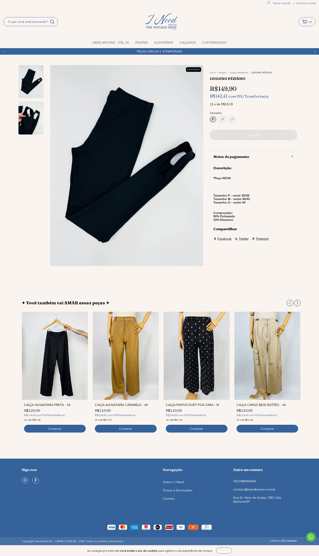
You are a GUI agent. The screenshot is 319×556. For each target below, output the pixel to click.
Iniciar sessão (282, 3)
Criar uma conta (306, 3)
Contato (169, 498)
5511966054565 (244, 481)
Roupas (222, 72)
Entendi (224, 550)
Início (212, 72)
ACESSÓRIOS (163, 42)
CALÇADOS (188, 42)
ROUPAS (141, 42)
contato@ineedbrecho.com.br (254, 489)
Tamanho (216, 113)
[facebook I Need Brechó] (35, 480)
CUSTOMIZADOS (214, 42)
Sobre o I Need (173, 482)
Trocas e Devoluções (177, 490)
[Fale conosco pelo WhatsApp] (311, 537)
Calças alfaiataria (239, 72)
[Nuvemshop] (283, 541)
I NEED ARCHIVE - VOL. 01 (110, 42)
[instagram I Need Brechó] (25, 480)
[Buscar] (52, 22)
